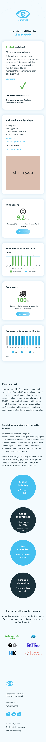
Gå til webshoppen (14, 149)
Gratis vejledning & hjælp (15, 727)
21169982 (10, 138)
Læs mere (23, 232)
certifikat (15, 46)
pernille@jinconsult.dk (15, 141)
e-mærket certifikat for (23, 32)
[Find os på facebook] (8, 714)
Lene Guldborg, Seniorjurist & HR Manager (18, 101)
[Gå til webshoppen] (23, 173)
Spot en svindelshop (13, 730)
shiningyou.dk (23, 34)
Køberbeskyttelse (13, 723)
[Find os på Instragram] (19, 714)
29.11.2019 (17, 95)
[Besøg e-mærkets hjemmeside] (23, 15)
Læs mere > (11, 78)
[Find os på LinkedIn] (13, 714)
